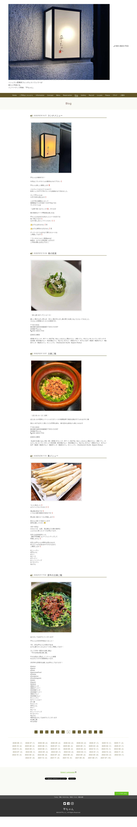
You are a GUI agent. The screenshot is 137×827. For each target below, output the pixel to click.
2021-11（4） (55, 758)
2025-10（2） (17, 746)
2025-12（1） (107, 743)
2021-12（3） (43, 758)
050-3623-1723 (122, 46)
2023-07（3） (18, 752)
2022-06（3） (68, 755)
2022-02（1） (120, 755)
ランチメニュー (55, 115)
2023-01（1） (94, 752)
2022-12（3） (107, 752)
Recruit (91, 95)
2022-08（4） (43, 755)
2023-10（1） (107, 749)
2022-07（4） (56, 755)
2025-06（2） (68, 746)
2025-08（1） (43, 746)
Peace (107, 95)
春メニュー (53, 456)
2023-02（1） (82, 752)
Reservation (67, 95)
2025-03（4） (94, 746)
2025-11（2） (119, 743)
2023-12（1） (94, 749)
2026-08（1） (18, 743)
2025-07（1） (56, 746)
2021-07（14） (106, 758)
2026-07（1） (30, 743)
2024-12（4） (18, 749)
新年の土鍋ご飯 (55, 575)
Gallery (83, 95)
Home (14, 95)
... (95, 732)
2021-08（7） (93, 758)
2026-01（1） (94, 743)
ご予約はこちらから (26, 95)
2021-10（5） (68, 758)
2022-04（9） (94, 755)
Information (40, 95)
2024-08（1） (43, 749)
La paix (99, 95)
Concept (50, 95)
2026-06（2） (43, 743)
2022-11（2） (119, 752)
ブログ (115, 95)
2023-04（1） (56, 752)
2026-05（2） (56, 743)
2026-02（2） (82, 743)
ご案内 (122, 95)
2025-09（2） (30, 746)
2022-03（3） (107, 755)
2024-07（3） (56, 749)
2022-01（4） (30, 758)
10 (90, 732)
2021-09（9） (80, 758)
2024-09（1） (30, 749)
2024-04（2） (81, 749)
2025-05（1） (81, 746)
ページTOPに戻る (121, 793)
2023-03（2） (69, 752)
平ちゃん (68, 809)
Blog (76, 95)
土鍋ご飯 (52, 353)
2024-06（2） (68, 749)
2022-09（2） (30, 755)
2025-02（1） (107, 746)
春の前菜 (52, 253)
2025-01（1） (119, 746)
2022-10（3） (17, 755)
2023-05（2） (43, 752)
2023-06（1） (31, 752)
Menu (58, 95)
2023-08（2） (119, 749)
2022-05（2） (81, 755)
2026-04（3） (69, 743)
